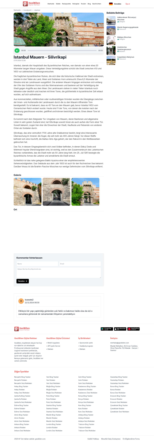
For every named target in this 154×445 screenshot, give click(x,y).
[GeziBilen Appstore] (120, 329)
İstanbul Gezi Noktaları (54, 412)
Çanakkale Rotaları (117, 408)
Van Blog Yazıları (52, 377)
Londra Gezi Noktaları (54, 431)
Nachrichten (96, 4)
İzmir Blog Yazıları (84, 377)
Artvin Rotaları (19, 418)
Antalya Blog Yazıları (85, 415)
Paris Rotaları (51, 399)
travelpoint (27, 10)
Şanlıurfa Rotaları (20, 399)
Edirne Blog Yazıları (21, 405)
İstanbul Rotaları (52, 408)
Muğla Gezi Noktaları (54, 393)
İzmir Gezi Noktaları (85, 383)
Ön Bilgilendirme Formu (131, 439)
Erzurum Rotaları (116, 399)
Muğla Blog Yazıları (53, 386)
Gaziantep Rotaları (117, 380)
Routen (83, 4)
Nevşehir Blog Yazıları (22, 377)
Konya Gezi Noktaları (86, 402)
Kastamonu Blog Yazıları (87, 386)
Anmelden (117, 4)
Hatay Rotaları (19, 390)
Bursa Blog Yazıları (117, 386)
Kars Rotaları (83, 408)
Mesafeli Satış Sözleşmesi (110, 439)
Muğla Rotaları (51, 390)
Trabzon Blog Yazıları (86, 424)
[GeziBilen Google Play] (107, 329)
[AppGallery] (133, 329)
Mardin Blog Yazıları (53, 415)
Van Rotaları (50, 380)
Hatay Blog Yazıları (21, 386)
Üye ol (128, 4)
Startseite (51, 4)
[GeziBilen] (31, 3)
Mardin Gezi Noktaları (54, 421)
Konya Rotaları (83, 399)
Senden (21, 281)
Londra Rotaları (51, 427)
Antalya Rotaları (84, 418)
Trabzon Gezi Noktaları (86, 431)
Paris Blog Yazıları (52, 396)
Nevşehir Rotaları (20, 380)
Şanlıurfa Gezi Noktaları (23, 402)
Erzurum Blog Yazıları (118, 396)
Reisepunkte (66, 4)
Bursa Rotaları (115, 390)
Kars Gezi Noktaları (85, 412)
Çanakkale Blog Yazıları (119, 405)
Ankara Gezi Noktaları (22, 431)
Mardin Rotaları (51, 418)
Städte (58, 4)
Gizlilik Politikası (93, 439)
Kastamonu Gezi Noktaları (87, 393)
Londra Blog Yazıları (53, 424)
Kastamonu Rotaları (85, 390)
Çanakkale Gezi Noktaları (119, 412)
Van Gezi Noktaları (53, 383)
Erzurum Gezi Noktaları (118, 402)
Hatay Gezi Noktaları (21, 393)
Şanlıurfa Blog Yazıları (22, 396)
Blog (89, 4)
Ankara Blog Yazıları (21, 424)
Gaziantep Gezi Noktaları (119, 383)
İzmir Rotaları (83, 380)
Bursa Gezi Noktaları (117, 393)
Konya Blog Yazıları (85, 396)
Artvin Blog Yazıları (21, 415)
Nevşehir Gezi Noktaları (23, 383)
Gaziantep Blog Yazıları (118, 377)
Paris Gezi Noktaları (53, 402)
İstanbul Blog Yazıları (54, 405)
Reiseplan (75, 4)
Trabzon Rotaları (84, 427)
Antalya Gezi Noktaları (86, 421)
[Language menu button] (111, 3)
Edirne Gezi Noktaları (22, 412)
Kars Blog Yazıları (84, 405)
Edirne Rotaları (19, 408)
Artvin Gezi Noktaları (21, 421)
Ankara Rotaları (19, 427)
